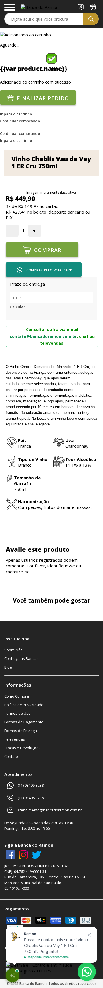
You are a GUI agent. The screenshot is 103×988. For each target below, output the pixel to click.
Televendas (14, 739)
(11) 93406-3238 (31, 785)
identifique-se (61, 566)
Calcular (17, 306)
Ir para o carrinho (16, 114)
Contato (11, 756)
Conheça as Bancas (21, 658)
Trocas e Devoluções (22, 747)
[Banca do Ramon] (39, 7)
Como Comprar (17, 696)
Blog (8, 667)
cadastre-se (18, 571)
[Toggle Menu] (9, 7)
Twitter (36, 854)
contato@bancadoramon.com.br (43, 336)
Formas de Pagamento (23, 721)
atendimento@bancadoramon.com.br (50, 810)
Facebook (10, 854)
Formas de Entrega (20, 730)
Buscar (91, 19)
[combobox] (51, 19)
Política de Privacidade (23, 704)
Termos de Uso (17, 713)
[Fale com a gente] (87, 971)
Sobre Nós (13, 649)
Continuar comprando (20, 120)
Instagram (23, 854)
